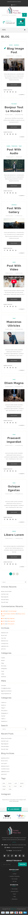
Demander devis (14, 891)
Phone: (10, 850)
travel (4, 789)
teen (21, 786)
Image (2, 663)
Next (17, 574)
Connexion (3, 685)
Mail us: (8, 847)
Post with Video (4, 602)
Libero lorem (14, 534)
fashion (22, 783)
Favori (14, 894)
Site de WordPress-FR (6, 693)
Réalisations (14, 899)
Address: (6, 844)
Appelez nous (8, 21)
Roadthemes (13, 909)
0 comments (21, 195)
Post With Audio (4, 594)
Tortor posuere (11, 623)
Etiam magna (14, 383)
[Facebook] (5, 92)
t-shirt (15, 786)
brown (9, 783)
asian (4, 783)
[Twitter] (7, 92)
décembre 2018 (4, 632)
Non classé (14, 103)
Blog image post (4, 596)
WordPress (16, 44)
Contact (14, 873)
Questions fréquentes (15, 876)
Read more (14, 84)
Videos (14, 262)
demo (3, 618)
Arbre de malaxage (12, 611)
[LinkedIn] (16, 92)
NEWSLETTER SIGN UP (14, 860)
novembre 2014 (4, 643)
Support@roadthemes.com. (17, 847)
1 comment (21, 136)
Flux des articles (6, 688)
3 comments (21, 94)
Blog (15, 896)
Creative (8, 145)
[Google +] (13, 92)
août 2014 (3, 648)
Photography (15, 145)
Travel (20, 145)
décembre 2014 (4, 640)
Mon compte (14, 878)
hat (9, 786)
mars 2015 (3, 638)
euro (16, 783)
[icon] (4, 855)
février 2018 (4, 635)
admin (3, 621)
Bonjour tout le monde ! (6, 591)
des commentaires (6, 690)
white (10, 789)
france (4, 786)
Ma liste (14, 881)
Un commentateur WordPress (9, 613)
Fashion (11, 44)
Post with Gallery (5, 599)
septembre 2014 (4, 646)
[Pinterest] (10, 92)
